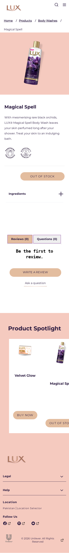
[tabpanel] (34, 270)
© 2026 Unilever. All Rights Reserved (37, 540)
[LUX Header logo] (13, 8)
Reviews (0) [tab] (20, 239)
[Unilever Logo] (9, 538)
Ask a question (35, 283)
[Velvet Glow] (25, 355)
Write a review (35, 272)
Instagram (21, 523)
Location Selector (29, 508)
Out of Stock (42, 176)
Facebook (7, 523)
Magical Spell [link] (13, 29)
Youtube (35, 523)
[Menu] (64, 6)
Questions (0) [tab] (47, 239)
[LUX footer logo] (16, 459)
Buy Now (25, 415)
